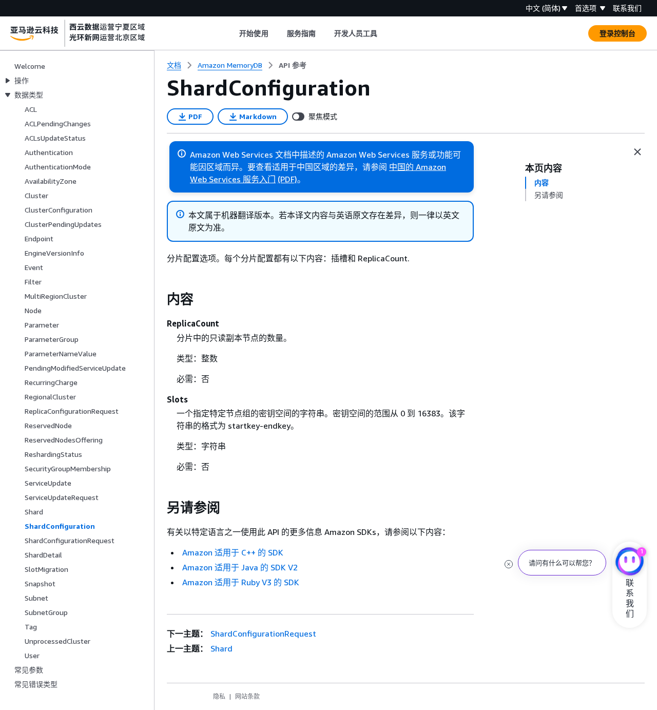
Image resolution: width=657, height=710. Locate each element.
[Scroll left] (231, 33)
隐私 (219, 696)
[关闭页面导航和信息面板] (637, 152)
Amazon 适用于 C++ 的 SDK (232, 552)
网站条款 (247, 696)
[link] (292, 65)
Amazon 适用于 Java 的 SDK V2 (240, 567)
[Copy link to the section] (158, 299)
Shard (221, 648)
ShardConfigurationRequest (263, 633)
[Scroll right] (385, 33)
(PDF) (287, 179)
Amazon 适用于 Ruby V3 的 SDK (240, 582)
